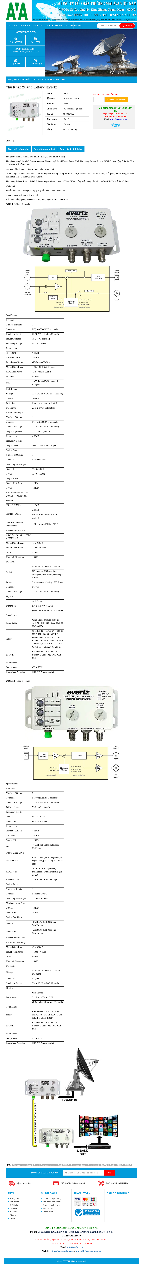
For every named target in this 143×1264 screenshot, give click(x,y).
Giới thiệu (39, 26)
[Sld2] (91, 52)
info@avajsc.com (29, 52)
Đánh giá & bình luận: (70, 149)
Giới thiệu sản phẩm (18, 149)
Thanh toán (48, 1212)
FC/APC (104, 1165)
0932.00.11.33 (28, 49)
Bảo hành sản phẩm (52, 1202)
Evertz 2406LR (93, 1165)
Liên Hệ (49, 26)
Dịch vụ (69, 26)
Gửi (109, 1173)
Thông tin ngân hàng (52, 1198)
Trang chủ (12, 26)
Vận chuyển (48, 1208)
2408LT (120, 1165)
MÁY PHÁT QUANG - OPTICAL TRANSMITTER (42, 79)
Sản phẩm (25, 26)
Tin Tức (59, 26)
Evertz (36, 1165)
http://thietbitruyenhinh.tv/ (88, 1251)
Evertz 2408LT (63, 1165)
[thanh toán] (86, 1202)
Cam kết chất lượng (51, 1205)
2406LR (128, 1165)
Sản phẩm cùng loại (44, 149)
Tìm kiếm (128, 26)
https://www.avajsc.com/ (62, 1251)
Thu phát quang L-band (22, 1165)
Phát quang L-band (48, 1165)
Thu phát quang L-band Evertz (31, 87)
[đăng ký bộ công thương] (87, 1212)
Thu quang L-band (78, 1165)
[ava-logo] (19, 11)
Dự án (77, 26)
